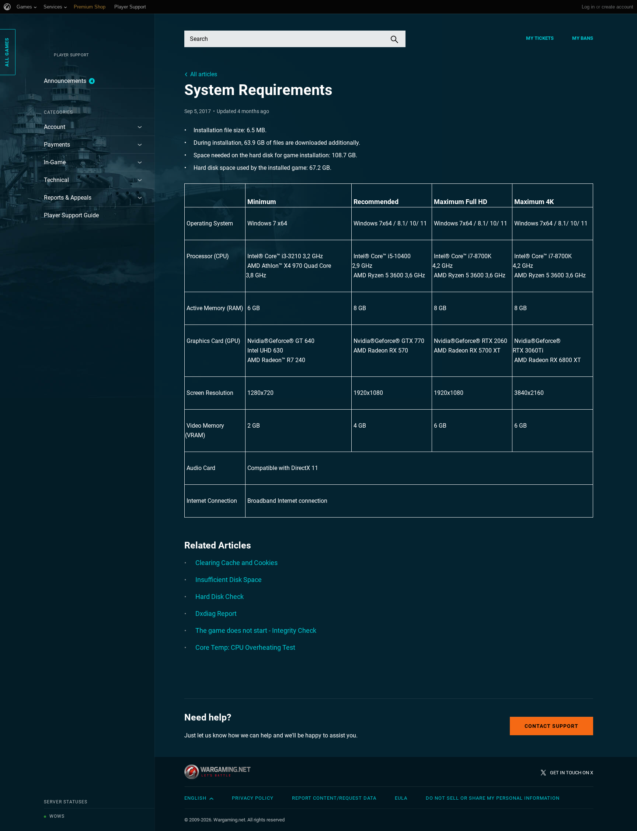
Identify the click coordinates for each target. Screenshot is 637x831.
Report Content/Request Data (334, 798)
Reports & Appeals (67, 197)
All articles (203, 74)
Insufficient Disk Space (228, 579)
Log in (588, 7)
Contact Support (551, 726)
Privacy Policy (253, 798)
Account (54, 126)
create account (617, 7)
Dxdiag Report (216, 613)
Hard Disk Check (219, 596)
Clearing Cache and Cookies (236, 563)
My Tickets (540, 38)
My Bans (582, 38)
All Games (7, 52)
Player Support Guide (71, 215)
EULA (401, 798)
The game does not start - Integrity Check (255, 630)
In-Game (55, 162)
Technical (56, 179)
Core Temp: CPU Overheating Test (245, 647)
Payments (57, 144)
